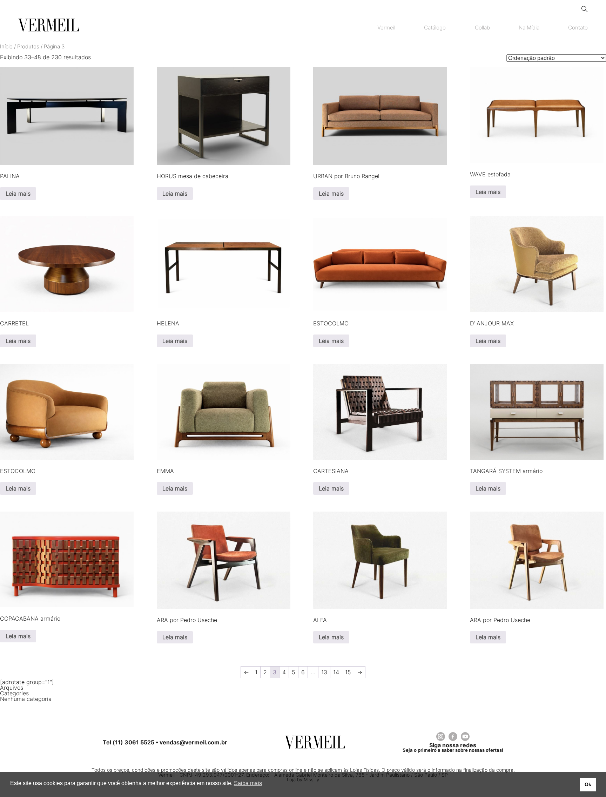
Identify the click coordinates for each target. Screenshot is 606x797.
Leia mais (18, 193)
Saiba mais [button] (248, 783)
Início (6, 46)
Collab (482, 28)
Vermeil (386, 28)
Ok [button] (588, 784)
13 (324, 672)
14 (336, 672)
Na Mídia (529, 28)
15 (348, 672)
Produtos (28, 46)
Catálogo (435, 28)
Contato (578, 28)
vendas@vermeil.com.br (193, 742)
